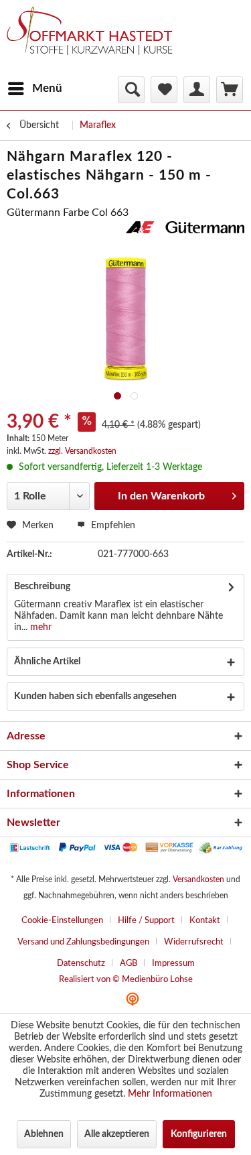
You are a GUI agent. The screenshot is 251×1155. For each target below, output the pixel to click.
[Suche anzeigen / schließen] (131, 89)
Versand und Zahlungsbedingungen (83, 942)
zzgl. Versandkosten (82, 451)
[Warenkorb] (229, 89)
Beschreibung (42, 586)
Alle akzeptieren (116, 1134)
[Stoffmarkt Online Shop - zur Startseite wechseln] (96, 40)
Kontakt (204, 920)
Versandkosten (198, 879)
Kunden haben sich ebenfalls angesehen (95, 696)
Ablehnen (44, 1134)
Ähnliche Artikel (47, 661)
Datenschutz (81, 963)
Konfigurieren (199, 1134)
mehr (39, 627)
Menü (47, 88)
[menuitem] (34, 88)
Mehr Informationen (170, 1094)
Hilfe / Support (146, 920)
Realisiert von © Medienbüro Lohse (126, 979)
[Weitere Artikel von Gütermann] (185, 233)
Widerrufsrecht (194, 942)
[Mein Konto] (196, 89)
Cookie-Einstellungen (62, 920)
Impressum (173, 963)
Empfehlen (111, 525)
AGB (128, 963)
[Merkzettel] (164, 89)
